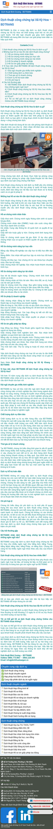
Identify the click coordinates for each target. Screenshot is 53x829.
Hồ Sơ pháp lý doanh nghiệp (19, 61)
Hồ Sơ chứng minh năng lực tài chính (23, 59)
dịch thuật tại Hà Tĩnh (42, 376)
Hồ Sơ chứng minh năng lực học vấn (22, 56)
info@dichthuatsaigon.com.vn (41, 800)
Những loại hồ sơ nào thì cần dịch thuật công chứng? (26, 52)
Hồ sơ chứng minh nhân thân (19, 54)
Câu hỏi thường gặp (11, 82)
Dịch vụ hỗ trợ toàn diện (17, 77)
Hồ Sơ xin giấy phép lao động (19, 63)
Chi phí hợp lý (12, 80)
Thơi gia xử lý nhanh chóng (18, 75)
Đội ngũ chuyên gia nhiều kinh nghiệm (23, 70)
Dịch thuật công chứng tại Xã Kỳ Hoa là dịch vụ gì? (25, 49)
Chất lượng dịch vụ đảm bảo (19, 73)
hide (31, 45)
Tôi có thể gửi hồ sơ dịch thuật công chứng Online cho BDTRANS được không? (28, 100)
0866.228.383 (46, 806)
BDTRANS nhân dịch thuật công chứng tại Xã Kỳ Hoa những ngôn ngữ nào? (28, 86)
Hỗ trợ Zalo (36, 812)
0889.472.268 (37, 806)
